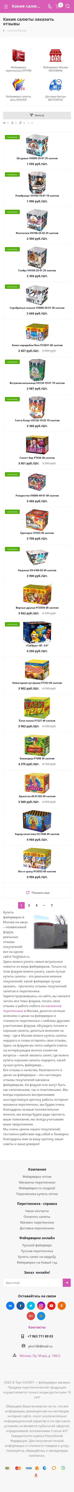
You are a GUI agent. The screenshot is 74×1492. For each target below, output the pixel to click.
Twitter (31, 1306)
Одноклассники (62, 1306)
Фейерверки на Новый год (37, 1262)
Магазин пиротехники (37, 1222)
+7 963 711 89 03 (40, 1336)
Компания (37, 1169)
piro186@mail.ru (40, 1346)
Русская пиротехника (37, 1251)
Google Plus (31, 1316)
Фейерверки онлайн (37, 1238)
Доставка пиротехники (37, 1228)
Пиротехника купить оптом (37, 1194)
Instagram (41, 1306)
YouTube (51, 1306)
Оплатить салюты (37, 1217)
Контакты (37, 1327)
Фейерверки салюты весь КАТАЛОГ (18, 98)
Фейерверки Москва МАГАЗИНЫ (55, 69)
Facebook (20, 1306)
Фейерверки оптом (37, 1176)
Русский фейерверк (37, 1245)
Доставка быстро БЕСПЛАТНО (55, 98)
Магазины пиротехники (37, 1182)
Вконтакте (10, 1306)
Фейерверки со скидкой (37, 1188)
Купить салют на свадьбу (37, 1257)
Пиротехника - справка (37, 1203)
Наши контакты (37, 1211)
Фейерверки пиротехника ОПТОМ (18, 69)
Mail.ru (41, 1316)
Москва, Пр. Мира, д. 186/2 (40, 1356)
